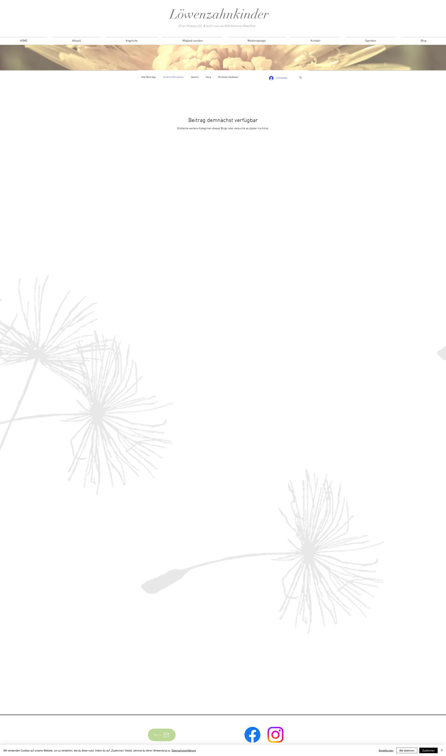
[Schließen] (442, 750)
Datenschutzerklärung (184, 750)
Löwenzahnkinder (219, 14)
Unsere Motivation (173, 77)
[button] (300, 77)
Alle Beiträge (148, 77)
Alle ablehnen (406, 750)
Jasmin (195, 77)
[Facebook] (252, 734)
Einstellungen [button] (386, 750)
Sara (208, 77)
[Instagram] (275, 734)
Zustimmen (428, 750)
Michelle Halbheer (228, 77)
